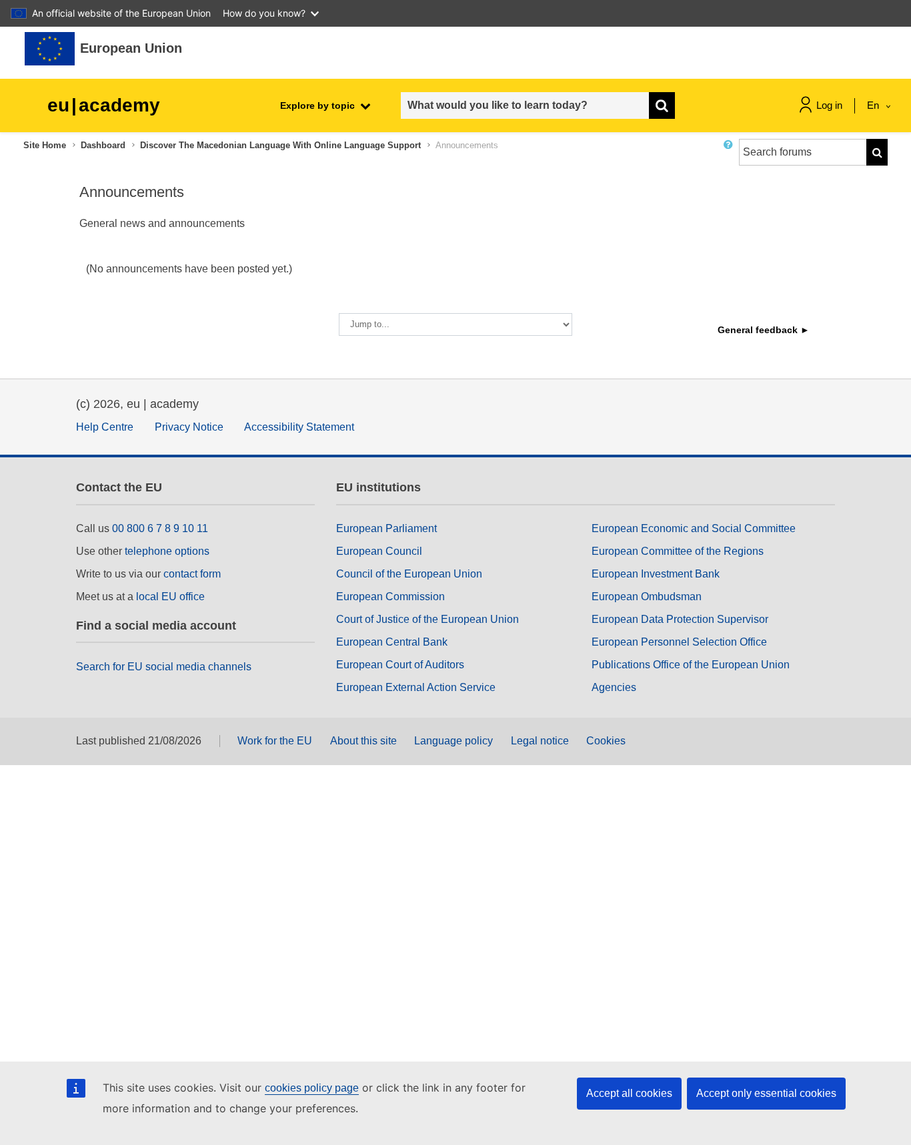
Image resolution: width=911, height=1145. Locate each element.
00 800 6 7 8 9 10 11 (160, 528)
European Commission (390, 596)
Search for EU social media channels (163, 666)
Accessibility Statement (299, 427)
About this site (363, 740)
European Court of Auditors (400, 664)
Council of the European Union (409, 574)
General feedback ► (764, 329)
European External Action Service (416, 687)
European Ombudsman (647, 596)
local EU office (170, 596)
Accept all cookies (629, 1093)
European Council (379, 551)
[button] (731, 157)
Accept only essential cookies (766, 1093)
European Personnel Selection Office (679, 642)
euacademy (103, 105)
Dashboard (103, 145)
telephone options (167, 551)
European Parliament (386, 528)
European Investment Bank (656, 574)
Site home (44, 145)
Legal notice (540, 740)
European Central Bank (391, 642)
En (874, 105)
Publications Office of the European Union (691, 664)
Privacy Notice (189, 427)
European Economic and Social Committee (694, 528)
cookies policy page (312, 1088)
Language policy (453, 740)
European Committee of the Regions (678, 551)
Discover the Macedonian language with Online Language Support (280, 145)
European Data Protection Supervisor (680, 619)
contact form (192, 574)
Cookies (606, 740)
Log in (829, 105)
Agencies (614, 687)
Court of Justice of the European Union (427, 619)
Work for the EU (274, 740)
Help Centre (104, 427)
